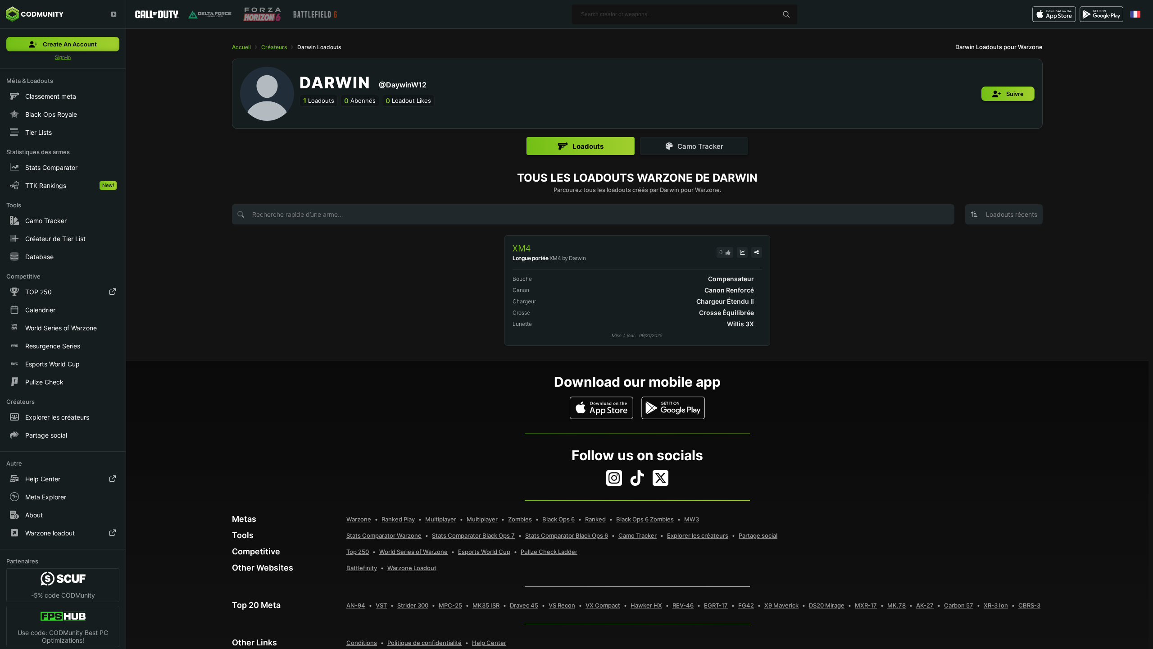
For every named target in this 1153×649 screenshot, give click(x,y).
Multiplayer (440, 519)
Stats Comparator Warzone (384, 535)
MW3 (691, 519)
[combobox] (1004, 214)
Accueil (241, 47)
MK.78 (896, 605)
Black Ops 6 (558, 519)
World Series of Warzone (413, 551)
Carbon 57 (958, 605)
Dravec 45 (524, 605)
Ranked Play (398, 519)
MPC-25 (450, 605)
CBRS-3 (1029, 605)
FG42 (746, 605)
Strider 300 (412, 605)
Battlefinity (361, 567)
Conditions (361, 642)
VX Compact (603, 605)
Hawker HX (646, 605)
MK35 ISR (485, 605)
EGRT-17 (716, 605)
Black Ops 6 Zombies (645, 519)
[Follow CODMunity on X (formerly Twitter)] (660, 478)
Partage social (758, 535)
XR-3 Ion (996, 605)
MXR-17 (866, 605)
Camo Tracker (637, 535)
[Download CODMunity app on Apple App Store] (601, 408)
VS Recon (562, 605)
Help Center (489, 642)
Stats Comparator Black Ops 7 (473, 535)
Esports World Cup (484, 551)
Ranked (595, 519)
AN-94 (355, 605)
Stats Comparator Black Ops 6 (566, 535)
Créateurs (274, 47)
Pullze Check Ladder (549, 551)
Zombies (520, 519)
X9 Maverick (781, 605)
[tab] (581, 146)
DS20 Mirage (826, 605)
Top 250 (357, 551)
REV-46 (683, 605)
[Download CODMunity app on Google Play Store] (673, 408)
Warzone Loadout (411, 567)
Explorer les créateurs (697, 535)
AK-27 (925, 605)
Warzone (358, 519)
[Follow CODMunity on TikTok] (637, 478)
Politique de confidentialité (424, 642)
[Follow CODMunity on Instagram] (614, 478)
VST (381, 605)
